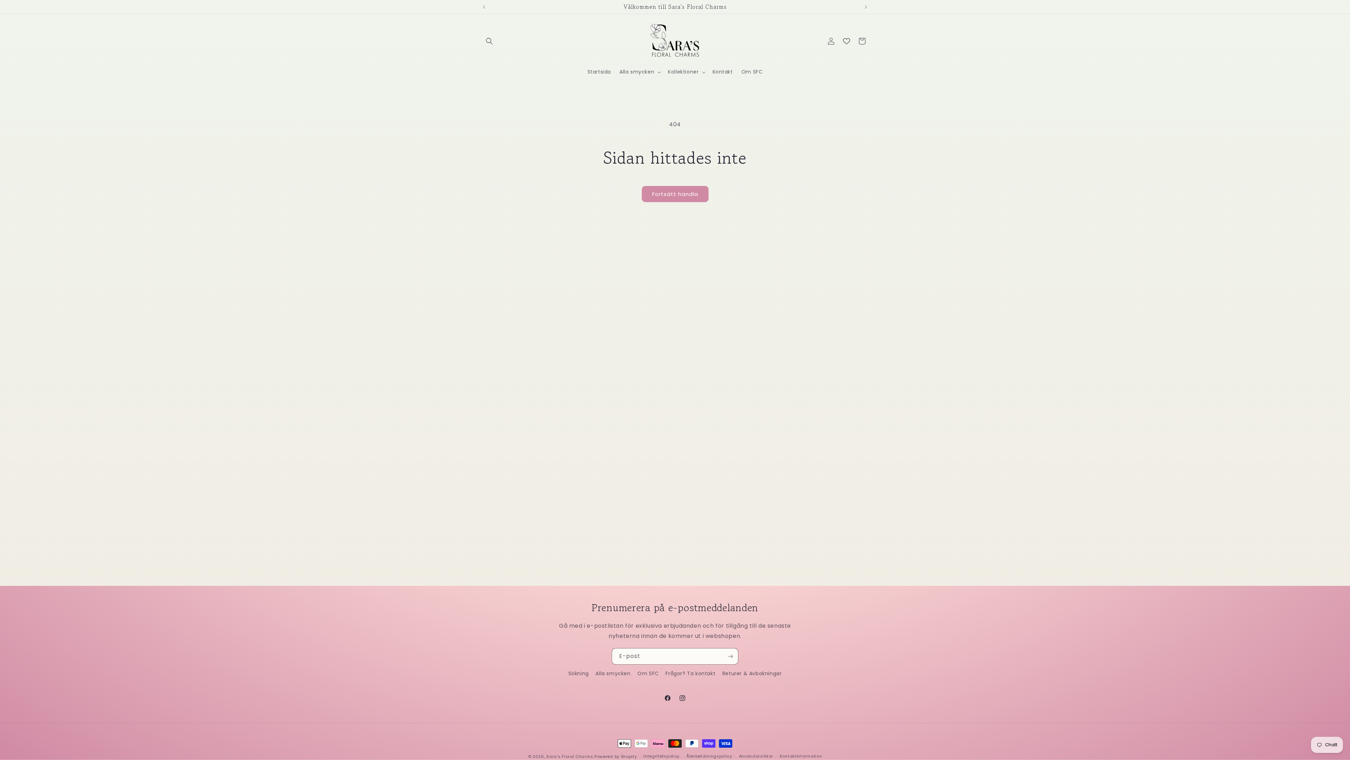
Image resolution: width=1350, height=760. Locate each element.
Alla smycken (613, 673)
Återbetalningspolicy (709, 756)
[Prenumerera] (730, 656)
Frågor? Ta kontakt (690, 673)
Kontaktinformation (801, 756)
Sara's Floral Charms (569, 756)
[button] (489, 41)
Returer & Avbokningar (752, 673)
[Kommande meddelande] (866, 7)
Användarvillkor (756, 756)
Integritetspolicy (661, 756)
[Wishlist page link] (846, 41)
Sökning (578, 673)
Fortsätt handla (675, 194)
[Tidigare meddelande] (484, 7)
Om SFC (648, 673)
